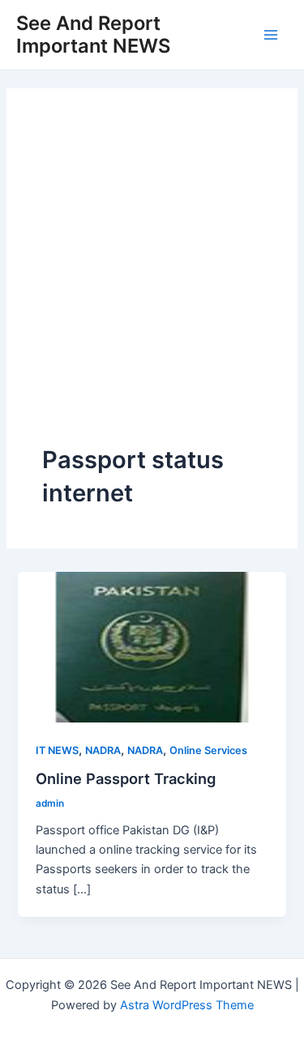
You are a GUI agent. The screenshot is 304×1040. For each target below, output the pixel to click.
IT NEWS (57, 750)
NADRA (103, 750)
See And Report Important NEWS (93, 34)
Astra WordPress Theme (187, 1005)
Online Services (208, 750)
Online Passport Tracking (126, 778)
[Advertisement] (152, 284)
